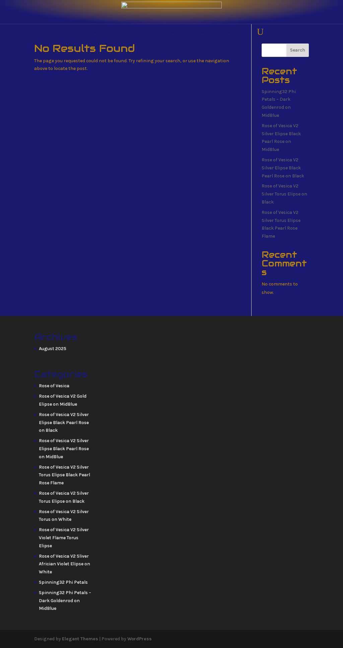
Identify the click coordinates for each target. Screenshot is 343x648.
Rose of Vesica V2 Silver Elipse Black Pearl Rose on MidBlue (64, 449)
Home (86, 32)
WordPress (139, 639)
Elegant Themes (80, 639)
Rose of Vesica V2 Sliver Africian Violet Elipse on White (64, 564)
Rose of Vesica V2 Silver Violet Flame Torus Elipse (64, 538)
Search (297, 50)
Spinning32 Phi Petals (63, 582)
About (139, 32)
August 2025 (52, 348)
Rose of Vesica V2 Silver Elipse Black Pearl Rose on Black (283, 168)
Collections (177, 32)
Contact (224, 32)
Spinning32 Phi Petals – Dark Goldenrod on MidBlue (65, 601)
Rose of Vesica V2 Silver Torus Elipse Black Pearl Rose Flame (64, 475)
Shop (113, 32)
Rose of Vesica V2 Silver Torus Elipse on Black (284, 194)
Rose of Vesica (54, 386)
